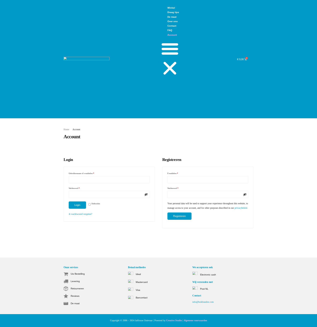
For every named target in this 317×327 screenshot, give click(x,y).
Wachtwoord (77, 188)
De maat (171, 17)
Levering (75, 281)
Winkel (171, 7)
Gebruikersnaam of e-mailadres (84, 173)
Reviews (75, 296)
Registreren (179, 216)
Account (172, 35)
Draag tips (173, 12)
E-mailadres (175, 173)
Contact (171, 25)
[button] (170, 59)
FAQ (169, 30)
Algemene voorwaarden (195, 320)
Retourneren (77, 288)
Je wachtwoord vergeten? (80, 214)
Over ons (172, 21)
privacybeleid (241, 208)
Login (77, 205)
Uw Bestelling (78, 273)
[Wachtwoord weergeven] (146, 194)
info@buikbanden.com (203, 302)
